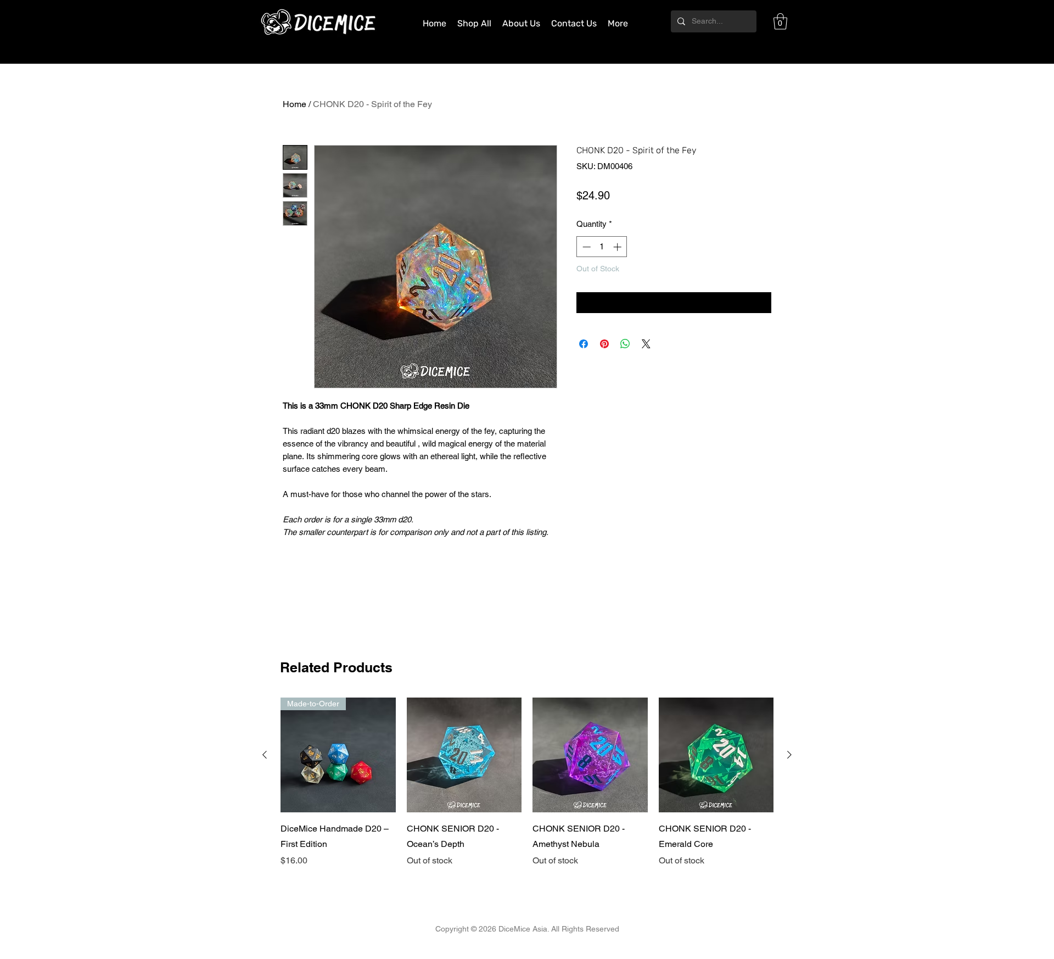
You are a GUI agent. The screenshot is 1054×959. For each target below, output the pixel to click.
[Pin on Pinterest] (604, 343)
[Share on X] (646, 343)
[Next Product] (789, 754)
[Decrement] (585, 247)
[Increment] (618, 247)
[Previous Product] (264, 754)
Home (294, 104)
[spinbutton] (602, 247)
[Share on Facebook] (583, 343)
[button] (780, 21)
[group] (527, 782)
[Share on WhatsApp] (625, 343)
